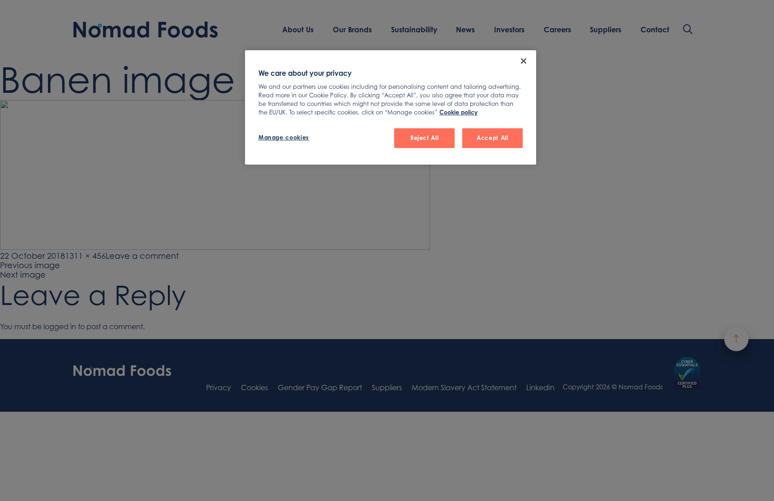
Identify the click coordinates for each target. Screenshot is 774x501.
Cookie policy (458, 112)
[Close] (523, 61)
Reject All (424, 137)
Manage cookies (283, 137)
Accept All (492, 137)
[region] (390, 107)
